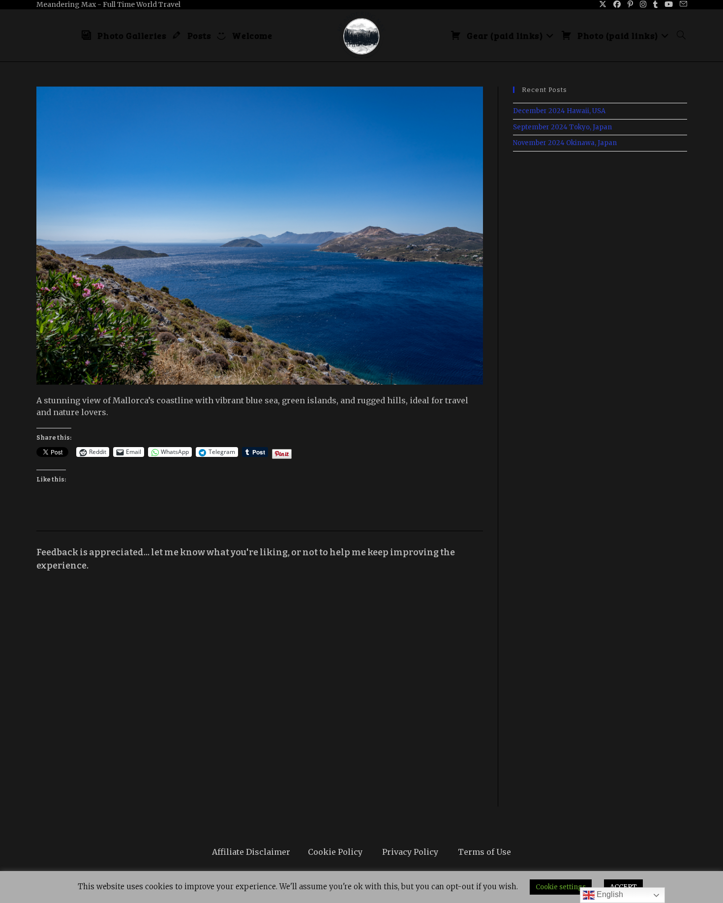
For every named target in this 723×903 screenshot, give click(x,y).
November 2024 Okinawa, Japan (565, 143)
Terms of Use (484, 852)
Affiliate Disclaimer (251, 852)
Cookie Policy (335, 852)
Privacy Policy (410, 852)
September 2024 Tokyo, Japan (562, 127)
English (609, 894)
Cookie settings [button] (561, 887)
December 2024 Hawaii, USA (559, 111)
